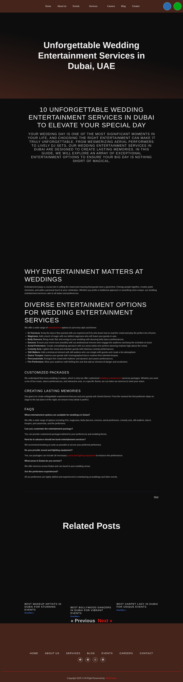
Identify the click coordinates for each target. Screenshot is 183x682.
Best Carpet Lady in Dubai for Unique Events (137, 605)
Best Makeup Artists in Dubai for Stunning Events (43, 607)
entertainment (54, 328)
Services (93, 6)
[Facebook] (80, 659)
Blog (123, 6)
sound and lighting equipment (81, 455)
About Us (61, 6)
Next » (105, 620)
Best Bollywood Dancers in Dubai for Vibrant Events (90, 610)
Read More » (29, 613)
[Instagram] (95, 659)
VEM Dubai (110, 678)
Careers (111, 6)
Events (76, 6)
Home (48, 6)
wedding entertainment (111, 378)
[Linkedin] (87, 659)
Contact (135, 6)
